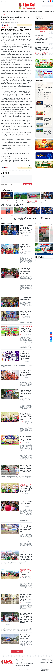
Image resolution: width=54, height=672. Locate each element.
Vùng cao (38, 224)
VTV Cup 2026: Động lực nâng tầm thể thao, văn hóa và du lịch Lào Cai (26, 438)
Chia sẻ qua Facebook (2, 25)
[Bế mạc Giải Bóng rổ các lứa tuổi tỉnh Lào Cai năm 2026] (10, 316)
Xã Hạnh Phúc (41, 94)
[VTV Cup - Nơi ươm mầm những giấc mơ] (10, 506)
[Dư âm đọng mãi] (33, 196)
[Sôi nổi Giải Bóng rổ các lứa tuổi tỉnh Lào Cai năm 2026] (10, 639)
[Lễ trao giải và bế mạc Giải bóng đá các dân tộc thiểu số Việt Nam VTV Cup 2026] (10, 417)
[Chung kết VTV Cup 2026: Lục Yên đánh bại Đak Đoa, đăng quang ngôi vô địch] (10, 555)
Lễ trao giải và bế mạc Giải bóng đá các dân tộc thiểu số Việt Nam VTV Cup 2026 (26, 416)
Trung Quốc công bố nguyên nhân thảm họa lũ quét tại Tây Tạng (47, 119)
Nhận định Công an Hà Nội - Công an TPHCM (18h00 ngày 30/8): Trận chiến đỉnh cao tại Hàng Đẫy (26, 230)
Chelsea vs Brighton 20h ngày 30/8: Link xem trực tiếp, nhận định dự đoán (46, 217)
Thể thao (27, 11)
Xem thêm (16, 651)
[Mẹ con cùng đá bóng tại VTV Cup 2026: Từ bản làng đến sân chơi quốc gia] (10, 529)
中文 (46, 1)
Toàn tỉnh (40, 87)
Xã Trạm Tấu (48, 92)
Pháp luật (24, 11)
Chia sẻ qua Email (7, 25)
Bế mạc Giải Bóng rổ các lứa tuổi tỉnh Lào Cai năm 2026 (26, 313)
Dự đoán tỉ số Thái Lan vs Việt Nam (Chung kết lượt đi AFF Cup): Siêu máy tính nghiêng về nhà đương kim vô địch (42, 49)
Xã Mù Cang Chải (40, 90)
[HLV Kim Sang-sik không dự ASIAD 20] (10, 302)
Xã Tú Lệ (39, 92)
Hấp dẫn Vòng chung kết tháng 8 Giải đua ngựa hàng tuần (26, 330)
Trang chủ (2, 11)
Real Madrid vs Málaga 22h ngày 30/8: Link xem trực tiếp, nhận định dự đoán (46, 202)
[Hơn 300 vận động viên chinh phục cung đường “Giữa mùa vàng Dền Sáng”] (10, 394)
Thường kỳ (44, 224)
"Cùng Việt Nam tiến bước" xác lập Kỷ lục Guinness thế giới (7, 217)
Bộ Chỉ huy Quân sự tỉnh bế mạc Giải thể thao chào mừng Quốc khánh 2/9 (26, 598)
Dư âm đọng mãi (33, 201)
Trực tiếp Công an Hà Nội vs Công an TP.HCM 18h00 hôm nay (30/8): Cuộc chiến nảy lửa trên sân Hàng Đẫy (48, 105)
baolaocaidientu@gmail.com (23, 665)
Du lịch (20, 11)
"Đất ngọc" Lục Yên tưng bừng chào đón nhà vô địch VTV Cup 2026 (25, 271)
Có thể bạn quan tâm (6, 190)
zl (52, 1)
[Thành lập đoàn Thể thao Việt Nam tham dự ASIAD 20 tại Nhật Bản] (10, 375)
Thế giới (31, 11)
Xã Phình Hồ (47, 94)
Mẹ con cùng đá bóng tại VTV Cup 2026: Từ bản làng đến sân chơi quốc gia (25, 528)
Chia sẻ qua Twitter (4, 25)
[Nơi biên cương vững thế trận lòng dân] (39, 125)
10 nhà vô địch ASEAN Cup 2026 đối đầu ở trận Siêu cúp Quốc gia (26, 247)
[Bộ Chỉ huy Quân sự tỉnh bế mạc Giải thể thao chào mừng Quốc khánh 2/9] (10, 599)
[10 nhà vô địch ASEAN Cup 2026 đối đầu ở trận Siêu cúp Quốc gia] (10, 249)
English (43, 1)
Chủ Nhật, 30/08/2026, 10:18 (8, 1)
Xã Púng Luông (48, 90)
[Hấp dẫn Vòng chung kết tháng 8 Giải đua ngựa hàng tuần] (10, 331)
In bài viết (6, 25)
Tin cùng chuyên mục (7, 223)
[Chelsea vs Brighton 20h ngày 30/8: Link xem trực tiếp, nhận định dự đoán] (47, 211)
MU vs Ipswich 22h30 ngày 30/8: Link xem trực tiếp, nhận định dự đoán (33, 217)
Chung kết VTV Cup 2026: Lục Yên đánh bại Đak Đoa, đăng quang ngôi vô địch (41, 55)
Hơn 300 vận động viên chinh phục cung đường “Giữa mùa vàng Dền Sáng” (25, 393)
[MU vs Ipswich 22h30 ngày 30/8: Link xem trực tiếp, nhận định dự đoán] (33, 211)
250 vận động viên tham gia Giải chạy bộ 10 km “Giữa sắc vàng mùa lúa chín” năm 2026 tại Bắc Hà (26, 469)
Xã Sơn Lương (41, 98)
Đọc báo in (50, 11)
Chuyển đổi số (39, 11)
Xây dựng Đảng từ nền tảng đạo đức (47, 112)
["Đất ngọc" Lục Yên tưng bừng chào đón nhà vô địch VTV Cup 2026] (10, 273)
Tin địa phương (39, 81)
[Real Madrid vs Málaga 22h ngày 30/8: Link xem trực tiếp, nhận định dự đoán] (47, 196)
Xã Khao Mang (48, 87)
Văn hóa (17, 11)
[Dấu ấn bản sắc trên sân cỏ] (10, 574)
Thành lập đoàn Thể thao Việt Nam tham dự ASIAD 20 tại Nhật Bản (26, 373)
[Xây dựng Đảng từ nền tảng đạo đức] (39, 113)
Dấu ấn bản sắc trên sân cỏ (25, 572)
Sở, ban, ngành (48, 85)
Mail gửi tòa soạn (18, 1)
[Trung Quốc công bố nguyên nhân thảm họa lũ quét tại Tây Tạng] (39, 118)
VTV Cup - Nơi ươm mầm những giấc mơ (26, 503)
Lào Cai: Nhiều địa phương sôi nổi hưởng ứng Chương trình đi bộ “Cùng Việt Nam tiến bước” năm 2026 (20, 217)
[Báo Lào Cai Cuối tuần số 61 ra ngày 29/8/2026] (44, 234)
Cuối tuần (50, 224)
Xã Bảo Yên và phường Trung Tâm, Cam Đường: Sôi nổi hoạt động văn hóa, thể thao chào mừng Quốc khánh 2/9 (47, 132)
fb (48, 1)
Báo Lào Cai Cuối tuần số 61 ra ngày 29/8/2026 (43, 238)
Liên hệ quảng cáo (27, 1)
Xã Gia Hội (47, 96)
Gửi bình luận (28, 184)
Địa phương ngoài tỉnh (40, 84)
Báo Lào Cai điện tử (27, 6)
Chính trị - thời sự (6, 11)
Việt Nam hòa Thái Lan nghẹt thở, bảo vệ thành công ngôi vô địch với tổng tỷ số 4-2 (42, 33)
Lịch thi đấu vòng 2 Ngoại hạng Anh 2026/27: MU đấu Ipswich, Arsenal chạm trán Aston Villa (25, 356)
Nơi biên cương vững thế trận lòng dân (48, 125)
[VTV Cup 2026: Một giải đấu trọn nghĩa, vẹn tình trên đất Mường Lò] (10, 488)
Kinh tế (11, 11)
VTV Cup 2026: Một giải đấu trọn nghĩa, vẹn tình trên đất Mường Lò (26, 488)
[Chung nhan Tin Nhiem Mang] (47, 670)
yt (50, 1)
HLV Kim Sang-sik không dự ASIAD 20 (25, 298)
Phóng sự (35, 11)
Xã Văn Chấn (48, 98)
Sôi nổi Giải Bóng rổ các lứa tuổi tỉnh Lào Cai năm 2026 (26, 636)
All (53, 11)
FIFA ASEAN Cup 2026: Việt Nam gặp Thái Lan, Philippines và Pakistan (42, 44)
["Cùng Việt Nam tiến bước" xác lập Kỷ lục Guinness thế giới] (7, 211)
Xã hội (14, 11)
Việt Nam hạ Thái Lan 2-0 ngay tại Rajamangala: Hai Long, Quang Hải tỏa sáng (42, 39)
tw (51, 341)
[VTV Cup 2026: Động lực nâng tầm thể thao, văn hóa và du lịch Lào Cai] (10, 440)
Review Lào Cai (45, 11)
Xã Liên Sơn (40, 96)
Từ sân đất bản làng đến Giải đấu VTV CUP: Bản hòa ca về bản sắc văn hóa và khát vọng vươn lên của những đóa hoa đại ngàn (26, 618)
